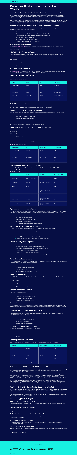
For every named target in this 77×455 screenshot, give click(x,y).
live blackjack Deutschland (17, 71)
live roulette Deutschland (19, 46)
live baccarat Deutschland (17, 106)
